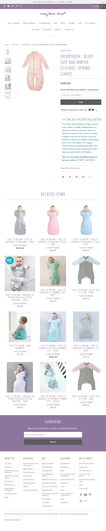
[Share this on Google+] (83, 177)
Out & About (90, 23)
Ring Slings (27, 476)
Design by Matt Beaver (13, 520)
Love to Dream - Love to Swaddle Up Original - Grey (20, 220)
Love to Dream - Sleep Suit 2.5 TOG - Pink (86, 377)
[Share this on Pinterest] (77, 177)
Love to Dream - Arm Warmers (20, 326)
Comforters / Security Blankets (50, 494)
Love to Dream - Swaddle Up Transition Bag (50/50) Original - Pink (20, 377)
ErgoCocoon (65, 50)
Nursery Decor (47, 506)
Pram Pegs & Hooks (86, 463)
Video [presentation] (99, 119)
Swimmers (64, 502)
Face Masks (65, 463)
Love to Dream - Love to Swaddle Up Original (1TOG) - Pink (53, 220)
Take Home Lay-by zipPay (11, 477)
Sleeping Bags (45, 23)
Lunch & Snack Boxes (84, 475)
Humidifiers (46, 499)
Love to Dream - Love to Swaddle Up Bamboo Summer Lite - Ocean (53, 377)
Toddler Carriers (29, 472)
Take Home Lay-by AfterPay (11, 471)
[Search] (53, 36)
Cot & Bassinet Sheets (47, 475)
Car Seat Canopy (85, 471)
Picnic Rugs (83, 488)
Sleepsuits (64, 467)
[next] (55, 71)
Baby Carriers (28, 469)
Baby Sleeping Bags (72, 168)
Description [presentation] (64, 119)
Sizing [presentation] (89, 119)
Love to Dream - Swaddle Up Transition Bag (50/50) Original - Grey (20, 273)
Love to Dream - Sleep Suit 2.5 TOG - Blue (86, 271)
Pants (62, 486)
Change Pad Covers (49, 483)
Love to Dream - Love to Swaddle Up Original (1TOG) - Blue (86, 220)
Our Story (8, 463)
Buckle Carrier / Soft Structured (30, 464)
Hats (62, 499)
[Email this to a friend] (90, 177)
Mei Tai (25, 486)
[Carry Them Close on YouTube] (8, 6)
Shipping (8, 467)
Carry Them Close (16, 514)
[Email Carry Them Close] (20, 6)
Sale (9, 23)
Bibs (62, 471)
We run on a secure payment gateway (74, 514)
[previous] (16, 71)
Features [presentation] (84, 119)
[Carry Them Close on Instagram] (16, 6)
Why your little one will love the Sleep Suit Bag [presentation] (69, 119)
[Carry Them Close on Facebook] (4, 6)
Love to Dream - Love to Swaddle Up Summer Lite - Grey (86, 326)
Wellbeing (47, 29)
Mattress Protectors (49, 479)
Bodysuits (64, 483)
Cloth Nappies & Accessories (66, 494)
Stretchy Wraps (29, 483)
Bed (56, 23)
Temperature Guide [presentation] (94, 119)
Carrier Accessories (30, 490)
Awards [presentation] (79, 119)
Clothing (36, 29)
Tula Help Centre (11, 494)
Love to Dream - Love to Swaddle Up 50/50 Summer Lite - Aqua (53, 326)
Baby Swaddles (29, 23)
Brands (58, 29)
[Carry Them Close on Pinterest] (12, 6)
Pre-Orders (9, 481)
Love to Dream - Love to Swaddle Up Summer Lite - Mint (53, 271)
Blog (6, 497)
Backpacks (83, 467)
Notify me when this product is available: (79, 90)
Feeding (72, 23)
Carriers (16, 23)
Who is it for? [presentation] (74, 119)
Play (80, 23)
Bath (63, 23)
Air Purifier (45, 502)
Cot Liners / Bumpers (50, 486)
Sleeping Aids (47, 471)
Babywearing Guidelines (9, 489)
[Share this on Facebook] (70, 177)
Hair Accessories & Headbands (67, 475)
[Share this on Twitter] (63, 177)
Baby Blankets (47, 490)
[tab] (63, 119)
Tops (62, 490)
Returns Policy (10, 485)
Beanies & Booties (67, 479)
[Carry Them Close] (53, 14)
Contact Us (69, 29)
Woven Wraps (28, 479)
